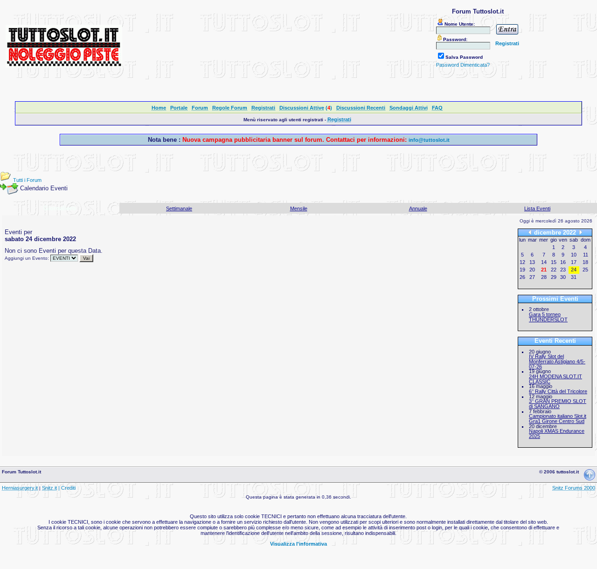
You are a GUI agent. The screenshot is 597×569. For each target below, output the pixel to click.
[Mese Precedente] (529, 233)
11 (585, 254)
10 (573, 254)
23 (563, 269)
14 (544, 262)
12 (522, 262)
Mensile (298, 208)
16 (563, 262)
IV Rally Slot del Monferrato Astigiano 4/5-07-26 (557, 361)
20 (532, 269)
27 (532, 277)
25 (585, 269)
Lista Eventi (537, 208)
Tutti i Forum (27, 180)
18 (585, 262)
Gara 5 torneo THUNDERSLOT (548, 317)
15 (553, 262)
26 (522, 277)
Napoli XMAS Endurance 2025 (556, 433)
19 (522, 269)
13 (532, 262)
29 (553, 277)
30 (563, 277)
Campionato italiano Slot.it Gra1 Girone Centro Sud (557, 418)
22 (553, 269)
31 (573, 277)
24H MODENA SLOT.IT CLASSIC (555, 379)
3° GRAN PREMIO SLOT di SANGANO (557, 403)
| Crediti (67, 488)
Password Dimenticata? (463, 65)
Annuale (418, 208)
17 (573, 262)
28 (544, 277)
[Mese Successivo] (580, 233)
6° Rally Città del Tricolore (558, 391)
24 (573, 269)
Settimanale (179, 208)
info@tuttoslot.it (429, 140)
